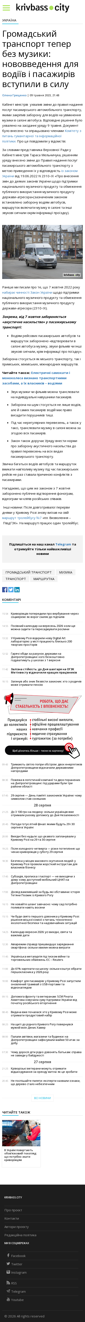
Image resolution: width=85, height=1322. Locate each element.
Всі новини (42, 1098)
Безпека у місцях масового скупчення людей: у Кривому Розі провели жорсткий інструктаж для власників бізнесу (44, 864)
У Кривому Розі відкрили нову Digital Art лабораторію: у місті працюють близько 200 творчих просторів (41, 641)
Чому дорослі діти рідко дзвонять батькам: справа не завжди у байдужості (46, 1053)
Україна (9, 20)
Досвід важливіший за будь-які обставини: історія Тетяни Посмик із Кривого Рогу (45, 893)
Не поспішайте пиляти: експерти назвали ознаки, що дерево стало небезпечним (45, 1082)
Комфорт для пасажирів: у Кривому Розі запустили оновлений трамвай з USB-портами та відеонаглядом (46, 984)
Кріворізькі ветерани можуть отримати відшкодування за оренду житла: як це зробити (44, 1070)
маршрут (9, 517)
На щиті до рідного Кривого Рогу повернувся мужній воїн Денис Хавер (42, 1026)
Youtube (17, 1299)
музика (65, 572)
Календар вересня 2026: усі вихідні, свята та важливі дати (41, 933)
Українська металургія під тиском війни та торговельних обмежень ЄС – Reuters (40, 958)
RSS (14, 1283)
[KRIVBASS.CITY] (42, 7)
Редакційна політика (20, 1235)
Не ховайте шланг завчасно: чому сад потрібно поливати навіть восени (44, 906)
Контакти (11, 1218)
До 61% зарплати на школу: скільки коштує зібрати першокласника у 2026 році (46, 970)
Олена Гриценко (14, 95)
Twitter (16, 1264)
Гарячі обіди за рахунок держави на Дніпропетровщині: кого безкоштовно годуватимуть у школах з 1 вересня (38, 657)
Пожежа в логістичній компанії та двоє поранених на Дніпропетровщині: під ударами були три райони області (45, 783)
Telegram (63, 544)
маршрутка (43, 579)
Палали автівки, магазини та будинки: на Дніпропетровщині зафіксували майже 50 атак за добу (45, 1040)
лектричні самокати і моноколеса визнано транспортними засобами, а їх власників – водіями (36, 377)
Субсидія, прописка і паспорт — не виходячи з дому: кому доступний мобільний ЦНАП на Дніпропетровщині (43, 880)
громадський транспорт (28, 572)
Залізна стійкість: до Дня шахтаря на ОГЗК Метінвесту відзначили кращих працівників (44, 671)
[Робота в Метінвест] (42, 726)
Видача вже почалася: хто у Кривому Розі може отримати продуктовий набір (44, 1013)
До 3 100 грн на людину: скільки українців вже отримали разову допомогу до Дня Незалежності (45, 813)
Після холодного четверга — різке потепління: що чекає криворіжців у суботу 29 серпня (45, 850)
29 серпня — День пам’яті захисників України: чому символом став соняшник (46, 797)
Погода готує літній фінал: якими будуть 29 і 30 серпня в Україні (43, 825)
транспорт (15, 579)
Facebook (18, 1256)
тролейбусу (26, 517)
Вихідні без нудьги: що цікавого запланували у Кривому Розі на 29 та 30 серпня (43, 838)
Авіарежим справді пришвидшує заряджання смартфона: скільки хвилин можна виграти (42, 946)
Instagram (19, 1272)
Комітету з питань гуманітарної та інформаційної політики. (41, 135)
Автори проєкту (16, 1226)
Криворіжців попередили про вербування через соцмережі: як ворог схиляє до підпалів (45, 615)
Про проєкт (13, 1210)
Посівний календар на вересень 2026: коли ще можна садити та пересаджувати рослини (43, 627)
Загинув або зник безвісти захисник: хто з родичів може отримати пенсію (46, 683)
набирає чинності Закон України (27, 292)
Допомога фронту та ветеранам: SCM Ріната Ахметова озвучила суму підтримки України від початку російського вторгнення (44, 1000)
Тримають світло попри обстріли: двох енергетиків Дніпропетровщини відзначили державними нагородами (46, 768)
